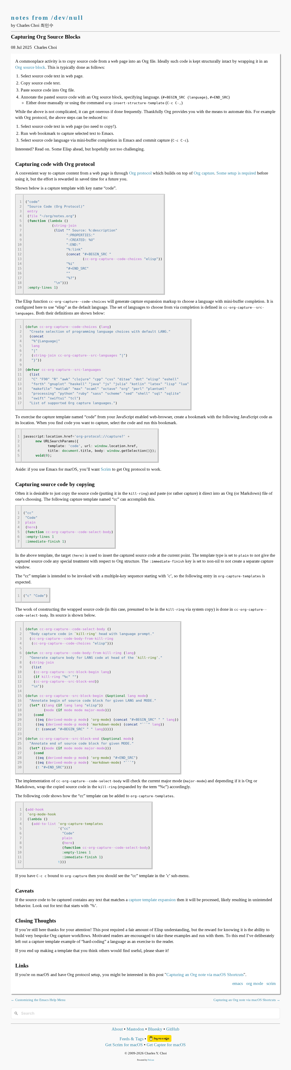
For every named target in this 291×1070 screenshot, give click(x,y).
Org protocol (140, 173)
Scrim (106, 469)
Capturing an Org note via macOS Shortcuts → (246, 1000)
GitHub (172, 1029)
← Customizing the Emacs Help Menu (38, 1000)
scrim (271, 983)
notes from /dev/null (47, 17)
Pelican (151, 1060)
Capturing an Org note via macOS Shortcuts (204, 974)
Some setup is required (236, 173)
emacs (237, 983)
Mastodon (135, 1029)
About (117, 1029)
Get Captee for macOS (166, 1044)
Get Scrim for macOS (124, 1044)
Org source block (30, 67)
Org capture (204, 173)
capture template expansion (152, 899)
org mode (254, 983)
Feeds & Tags (131, 1038)
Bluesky (155, 1029)
